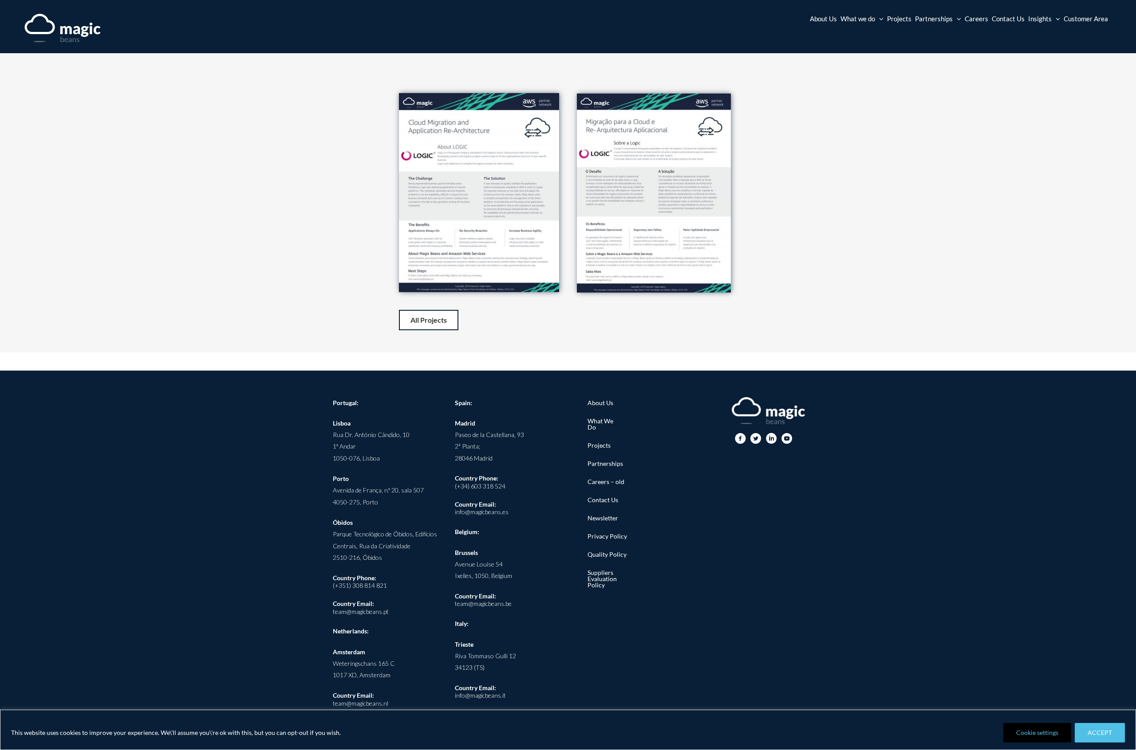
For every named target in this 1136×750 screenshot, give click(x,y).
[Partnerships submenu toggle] (638, 464)
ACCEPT (1100, 732)
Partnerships (605, 463)
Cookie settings (1037, 732)
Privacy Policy (607, 536)
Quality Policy (607, 554)
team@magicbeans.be (483, 603)
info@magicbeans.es (482, 512)
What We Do (600, 424)
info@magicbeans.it (480, 695)
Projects (599, 445)
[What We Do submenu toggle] (631, 424)
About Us (600, 402)
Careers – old (606, 481)
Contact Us (603, 500)
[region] (568, 730)
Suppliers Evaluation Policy (602, 579)
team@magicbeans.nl (360, 703)
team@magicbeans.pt (361, 611)
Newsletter (603, 518)
